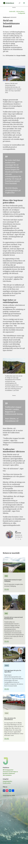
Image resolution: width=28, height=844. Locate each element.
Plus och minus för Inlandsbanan (10, 718)
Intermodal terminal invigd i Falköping (13, 580)
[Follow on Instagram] (7, 790)
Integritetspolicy (7, 781)
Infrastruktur (20, 11)
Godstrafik (12, 11)
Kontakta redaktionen (9, 773)
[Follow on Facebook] (4, 790)
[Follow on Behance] (13, 790)
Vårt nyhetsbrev (7, 775)
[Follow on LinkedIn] (10, 790)
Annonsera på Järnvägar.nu (10, 771)
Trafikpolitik (21, 13)
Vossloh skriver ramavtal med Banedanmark (13, 617)
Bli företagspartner (8, 770)
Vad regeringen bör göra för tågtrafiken (12, 671)
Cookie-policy (7, 783)
